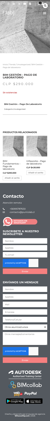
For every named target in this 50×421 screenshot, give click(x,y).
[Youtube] (24, 3)
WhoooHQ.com (22, 416)
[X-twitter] (19, 3)
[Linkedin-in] (13, 3)
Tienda (12, 64)
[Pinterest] (30, 3)
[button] (44, 13)
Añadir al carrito (12, 178)
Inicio (5, 64)
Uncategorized (23, 64)
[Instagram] (8, 3)
